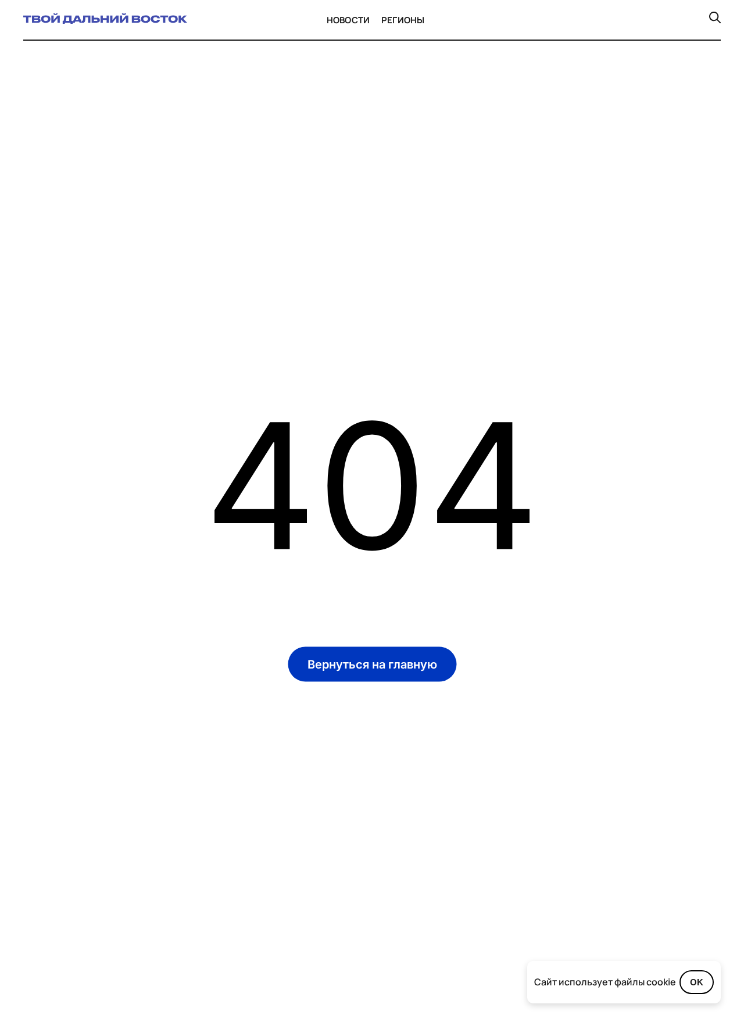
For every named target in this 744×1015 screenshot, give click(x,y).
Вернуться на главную (372, 664)
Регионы (402, 20)
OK (696, 982)
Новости (348, 20)
